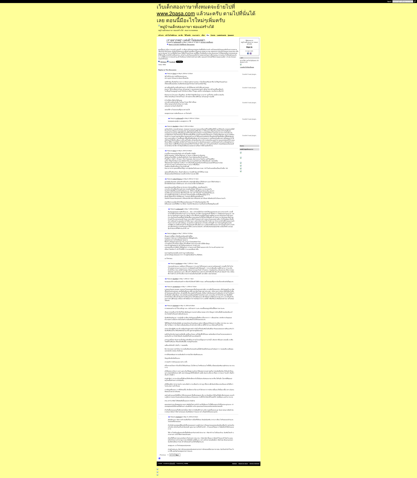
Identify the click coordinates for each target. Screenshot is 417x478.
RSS (160, 458)
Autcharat (175, 305)
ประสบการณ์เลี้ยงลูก (207, 42)
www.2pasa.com (176, 13)
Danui (174, 73)
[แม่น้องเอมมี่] (161, 45)
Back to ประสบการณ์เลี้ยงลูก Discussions (182, 44)
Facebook (172, 62)
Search (415, 1)
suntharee (179, 263)
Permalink (166, 74)
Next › (177, 455)
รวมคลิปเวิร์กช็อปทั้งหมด (247, 67)
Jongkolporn (176, 286)
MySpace (163, 62)
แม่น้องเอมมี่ (177, 42)
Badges (234, 463)
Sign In (389, 1)
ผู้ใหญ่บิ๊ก (172, 463)
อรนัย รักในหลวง (177, 179)
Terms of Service (254, 463)
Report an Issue (243, 463)
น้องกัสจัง (175, 126)
